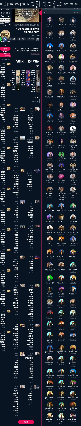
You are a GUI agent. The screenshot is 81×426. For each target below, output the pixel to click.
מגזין (71, 4)
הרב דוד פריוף (16, 171)
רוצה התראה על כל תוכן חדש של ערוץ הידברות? (5, 12)
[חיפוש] (44, 12)
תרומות (10, 4)
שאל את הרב (37, 4)
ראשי (38, 25)
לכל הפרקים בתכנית (5, 49)
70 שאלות (42, 4)
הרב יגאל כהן (16, 355)
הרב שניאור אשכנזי (15, 139)
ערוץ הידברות (28, 25)
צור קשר (5, 4)
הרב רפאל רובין (16, 203)
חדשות (66, 4)
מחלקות (17, 4)
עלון (28, 4)
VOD (76, 4)
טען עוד (26, 422)
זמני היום (32, 4)
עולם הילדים (49, 4)
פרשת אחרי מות (19, 25)
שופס (23, 4)
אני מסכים (4, 24)
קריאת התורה (35, 54)
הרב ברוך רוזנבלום (30, 111)
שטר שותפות (59, 4)
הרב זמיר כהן (54, 4)
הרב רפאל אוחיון (16, 228)
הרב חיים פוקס (31, 203)
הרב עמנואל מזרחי (29, 173)
